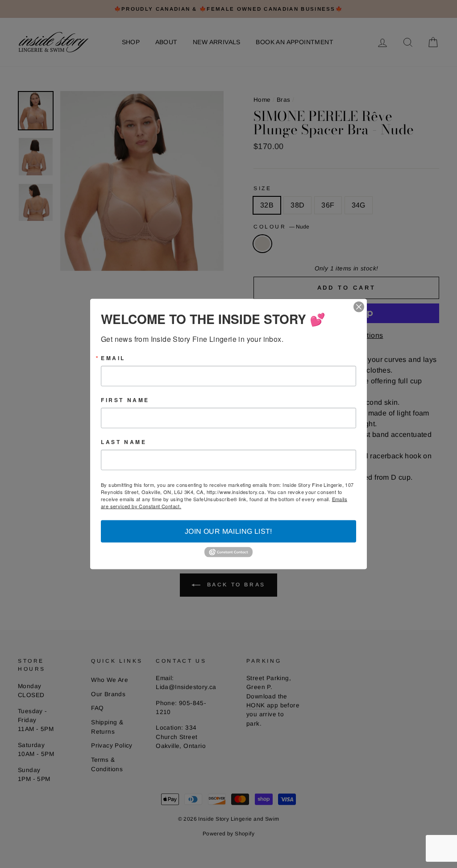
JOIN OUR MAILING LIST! (228, 531)
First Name (125, 399)
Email (113, 357)
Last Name (123, 441)
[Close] (358, 306)
